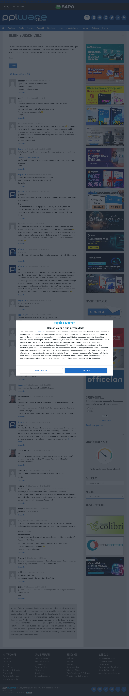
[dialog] (64, 348)
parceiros (41, 332)
